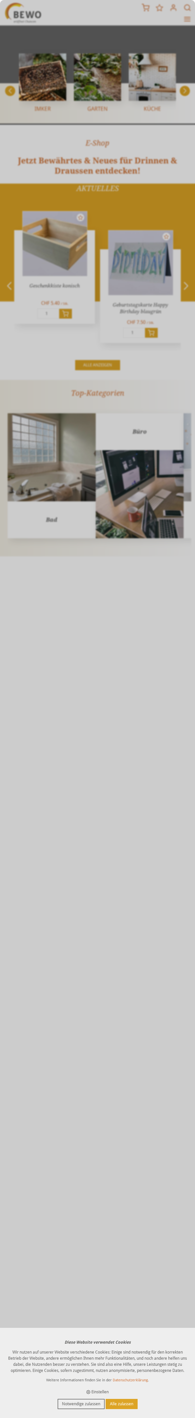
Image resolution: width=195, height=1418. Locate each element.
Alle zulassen (121, 1403)
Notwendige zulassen (81, 1403)
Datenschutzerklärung (130, 1380)
